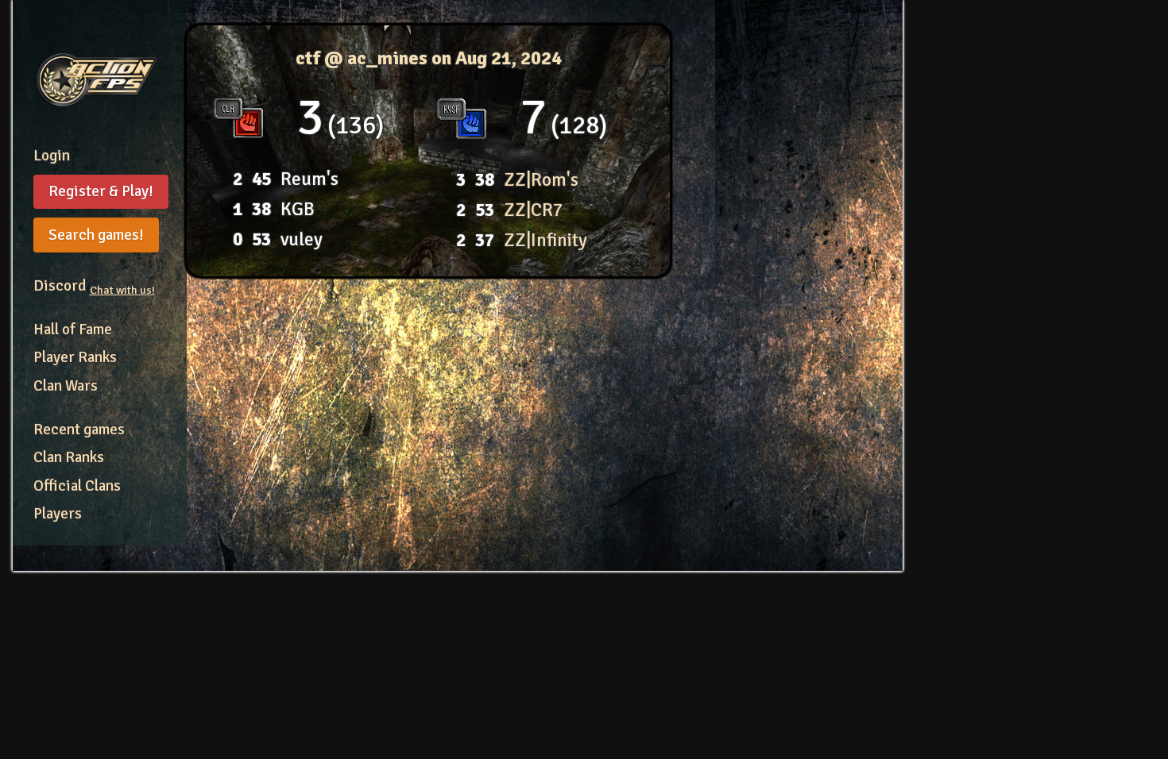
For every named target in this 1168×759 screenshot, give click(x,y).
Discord (94, 285)
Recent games (79, 429)
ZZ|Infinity (545, 240)
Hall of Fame (72, 329)
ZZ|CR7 (533, 210)
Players (57, 513)
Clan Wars (65, 385)
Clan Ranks (68, 457)
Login (51, 155)
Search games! (96, 235)
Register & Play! (100, 191)
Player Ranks (75, 357)
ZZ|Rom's (541, 179)
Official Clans (77, 485)
